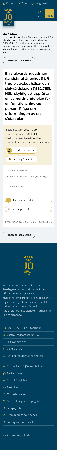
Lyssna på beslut (22, 159)
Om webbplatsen (17, 394)
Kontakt (11, 3)
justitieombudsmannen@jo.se (25, 355)
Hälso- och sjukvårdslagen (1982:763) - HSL (27, 178)
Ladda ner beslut (24, 150)
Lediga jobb (14, 408)
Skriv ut (43, 222)
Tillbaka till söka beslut (18, 60)
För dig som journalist (20, 422)
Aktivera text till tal (18, 435)
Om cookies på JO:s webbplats (25, 366)
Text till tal (13, 387)
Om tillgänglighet (17, 380)
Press (25, 3)
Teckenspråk (14, 373)
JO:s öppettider (17, 342)
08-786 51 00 (14, 349)
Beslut (13, 33)
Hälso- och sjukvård (17, 169)
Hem (5, 33)
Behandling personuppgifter (24, 401)
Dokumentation (15, 186)
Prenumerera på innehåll (22, 415)
